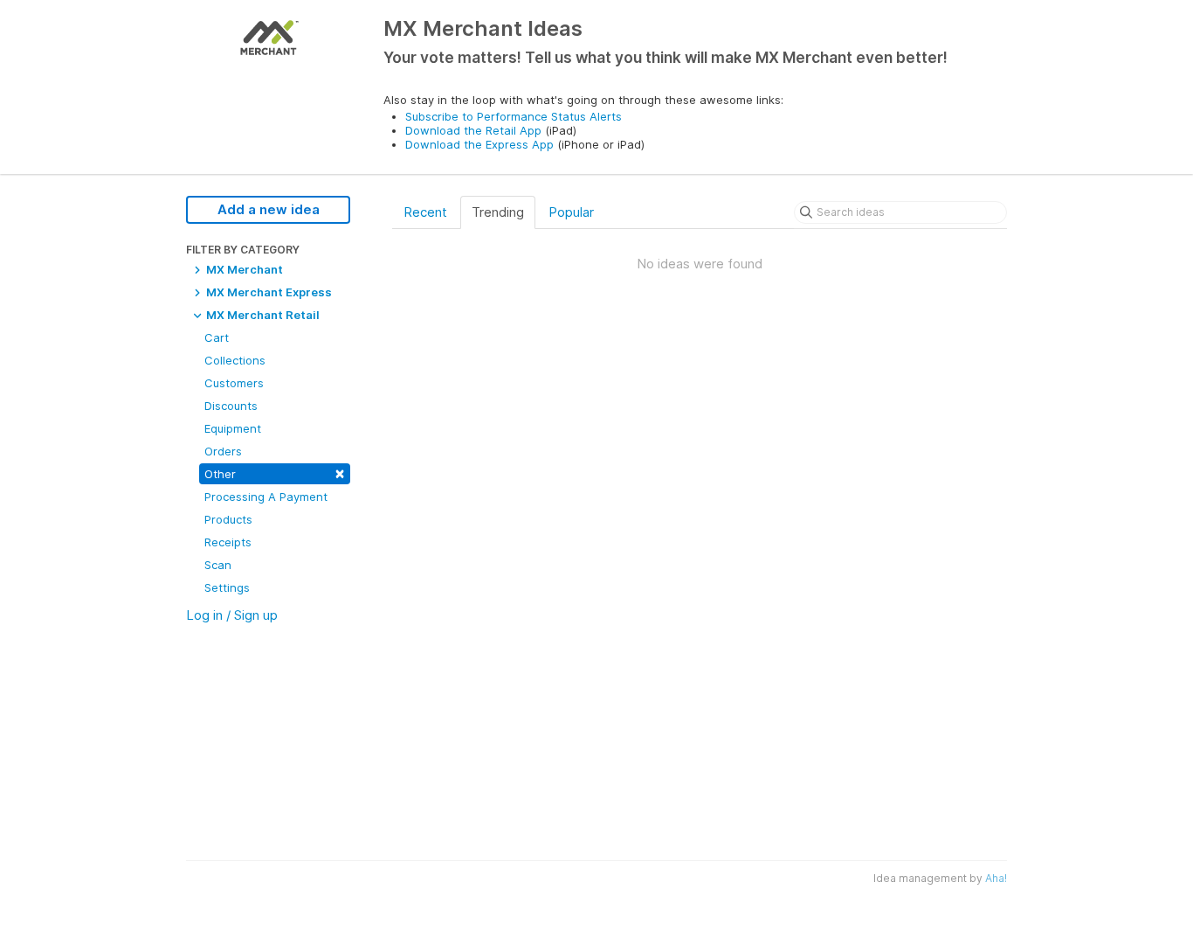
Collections (234, 360)
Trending (498, 212)
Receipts (228, 542)
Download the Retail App (473, 130)
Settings (227, 587)
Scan (217, 565)
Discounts (231, 406)
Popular (571, 212)
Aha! (996, 878)
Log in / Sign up (232, 615)
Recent (425, 212)
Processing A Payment (266, 497)
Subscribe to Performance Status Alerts (513, 116)
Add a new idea (268, 209)
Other (274, 472)
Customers (234, 383)
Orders (223, 451)
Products (228, 519)
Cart (216, 337)
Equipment (232, 428)
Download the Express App (479, 144)
